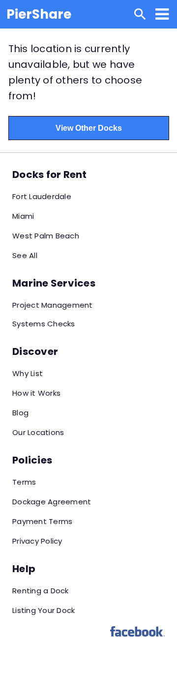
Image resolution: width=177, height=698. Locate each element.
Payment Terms (42, 521)
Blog (20, 412)
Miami (23, 216)
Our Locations (38, 432)
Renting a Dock (40, 590)
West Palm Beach (45, 236)
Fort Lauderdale (41, 196)
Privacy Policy (37, 541)
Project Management (52, 305)
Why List (27, 373)
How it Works (36, 393)
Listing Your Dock (43, 610)
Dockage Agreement (51, 501)
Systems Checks (43, 324)
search (140, 14)
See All (24, 255)
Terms (24, 482)
